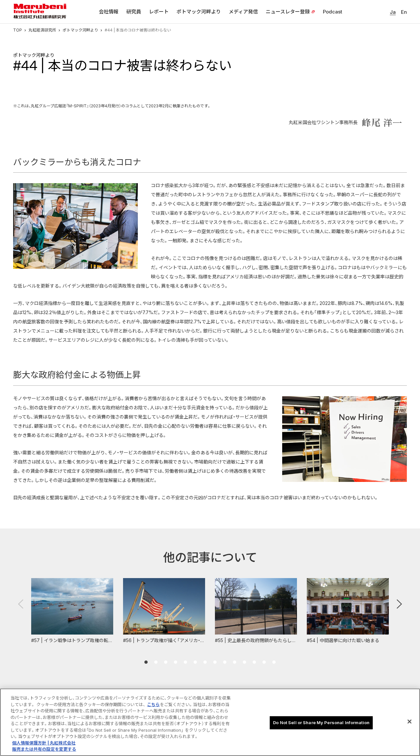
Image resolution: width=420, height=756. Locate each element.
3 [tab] (165, 662)
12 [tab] (254, 662)
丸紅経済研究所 (42, 30)
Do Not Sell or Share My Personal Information (321, 722)
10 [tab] (234, 662)
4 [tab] (175, 662)
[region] (210, 722)
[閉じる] (409, 721)
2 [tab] (156, 662)
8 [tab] (215, 662)
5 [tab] (185, 662)
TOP (17, 30)
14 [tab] (274, 662)
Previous (20, 604)
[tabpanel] (72, 611)
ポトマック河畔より (80, 30)
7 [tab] (205, 662)
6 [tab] (195, 662)
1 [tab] (146, 662)
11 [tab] (244, 662)
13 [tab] (264, 662)
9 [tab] (224, 662)
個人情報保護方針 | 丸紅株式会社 (43, 742)
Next (399, 604)
